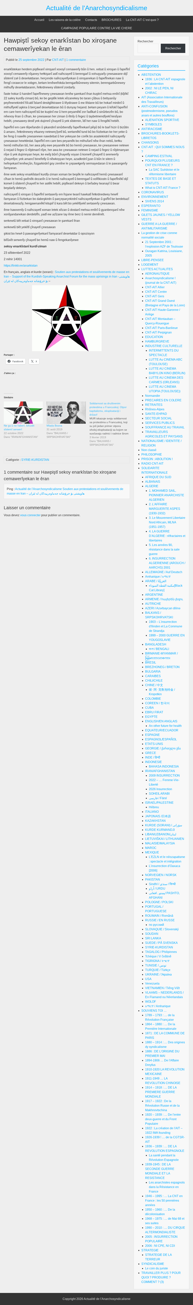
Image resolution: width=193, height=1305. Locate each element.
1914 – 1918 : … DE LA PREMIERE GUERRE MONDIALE (161, 1092)
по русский (156, 924)
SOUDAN (151, 933)
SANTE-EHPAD (156, 413)
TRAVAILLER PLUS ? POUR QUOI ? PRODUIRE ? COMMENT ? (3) (161, 1277)
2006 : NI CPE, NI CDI (160, 1245)
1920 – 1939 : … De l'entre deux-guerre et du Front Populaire (163, 1119)
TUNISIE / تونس (155, 965)
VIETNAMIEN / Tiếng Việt (162, 988)
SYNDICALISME (152, 1263)
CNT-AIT (58, 59)
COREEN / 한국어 (157, 703)
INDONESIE (153, 762)
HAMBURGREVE (157, 341)
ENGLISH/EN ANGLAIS (161, 721)
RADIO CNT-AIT (152, 463)
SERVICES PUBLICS (160, 422)
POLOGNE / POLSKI (159, 902)
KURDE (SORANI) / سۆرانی (163, 825)
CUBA (149, 707)
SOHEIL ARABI (159, 793)
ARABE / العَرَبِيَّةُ (155, 581)
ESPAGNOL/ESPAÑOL (161, 739)
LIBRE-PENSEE (152, 260)
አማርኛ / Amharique (158, 1006)
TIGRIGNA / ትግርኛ (157, 961)
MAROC (150, 847)
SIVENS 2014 (154, 201)
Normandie (152, 395)
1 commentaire (76, 59)
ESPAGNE (152, 734)
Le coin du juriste (156, 1268)
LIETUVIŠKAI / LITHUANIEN (164, 838)
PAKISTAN (152, 879)
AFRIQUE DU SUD (158, 477)
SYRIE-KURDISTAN (35, 459)
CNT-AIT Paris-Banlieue (161, 327)
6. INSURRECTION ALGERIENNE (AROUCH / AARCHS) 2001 (167, 563)
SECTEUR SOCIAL (158, 418)
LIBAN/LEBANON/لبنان (160, 834)
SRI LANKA (153, 938)
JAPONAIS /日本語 (158, 816)
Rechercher (145, 41)
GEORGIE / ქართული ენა (163, 748)
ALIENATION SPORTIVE (162, 120)
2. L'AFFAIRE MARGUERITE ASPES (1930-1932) (164, 509)
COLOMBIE (153, 698)
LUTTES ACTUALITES (157, 269)
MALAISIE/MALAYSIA (160, 843)
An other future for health (165, 725)
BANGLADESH (155, 644)
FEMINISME (149, 210)
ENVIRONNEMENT (154, 196)
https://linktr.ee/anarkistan (21, 265)
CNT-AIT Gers (154, 296)
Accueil (39, 19)
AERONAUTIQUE (157, 273)
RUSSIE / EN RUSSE (160, 920)
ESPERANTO (150, 205)
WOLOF (150, 1001)
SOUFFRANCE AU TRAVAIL (165, 427)
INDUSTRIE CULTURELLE (163, 346)
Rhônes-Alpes (154, 409)
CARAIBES (153, 676)
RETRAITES (153, 404)
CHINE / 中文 (154, 685)
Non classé (148, 450)
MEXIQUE (152, 852)
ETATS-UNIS (154, 743)
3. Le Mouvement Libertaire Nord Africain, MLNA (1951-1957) (167, 522)
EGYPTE (151, 716)
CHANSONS (150, 142)
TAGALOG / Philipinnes (161, 951)
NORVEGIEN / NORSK (161, 875)
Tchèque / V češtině (158, 956)
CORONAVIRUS (152, 192)
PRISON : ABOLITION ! (157, 459)
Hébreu (154, 807)
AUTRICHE (153, 603)
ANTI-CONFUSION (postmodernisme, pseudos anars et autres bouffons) (159, 111)
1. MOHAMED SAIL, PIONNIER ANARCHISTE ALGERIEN (166, 495)
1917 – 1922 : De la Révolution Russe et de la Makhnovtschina (162, 1105)
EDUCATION (154, 337)
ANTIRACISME (151, 129)
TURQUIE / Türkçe (157, 970)
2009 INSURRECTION (164, 775)
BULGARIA (153, 671)
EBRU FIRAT (154, 712)
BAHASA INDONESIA (164, 766)
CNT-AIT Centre (156, 291)
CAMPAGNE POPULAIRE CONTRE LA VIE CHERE (96, 28)
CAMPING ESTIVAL (158, 156)
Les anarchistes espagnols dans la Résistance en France (167, 1187)
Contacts (91, 19)
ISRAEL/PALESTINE (159, 802)
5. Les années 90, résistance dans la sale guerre (164, 549)
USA (148, 979)
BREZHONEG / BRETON (162, 667)
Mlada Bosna (54, 425)
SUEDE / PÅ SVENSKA (161, 942)
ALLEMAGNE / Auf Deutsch (163, 572)
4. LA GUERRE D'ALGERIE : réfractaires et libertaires (167, 536)
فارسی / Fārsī (158, 798)
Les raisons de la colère (65, 19)
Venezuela (152, 983)
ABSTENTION (151, 74)
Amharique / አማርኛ (158, 576)
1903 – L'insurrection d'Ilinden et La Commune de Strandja (165, 626)
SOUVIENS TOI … (154, 1010)
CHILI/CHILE (154, 680)
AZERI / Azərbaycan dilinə (162, 608)
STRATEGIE (150, 1250)
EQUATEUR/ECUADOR (161, 730)
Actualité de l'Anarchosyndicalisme (96, 7)
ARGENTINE (154, 594)
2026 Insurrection (160, 789)
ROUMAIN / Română (159, 915)
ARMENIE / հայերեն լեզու (164, 599)
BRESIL (150, 662)
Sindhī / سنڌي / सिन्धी (162, 884)
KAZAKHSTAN (155, 820)
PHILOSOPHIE (151, 454)
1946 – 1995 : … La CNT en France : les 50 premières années (164, 1200)
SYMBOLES (153, 124)
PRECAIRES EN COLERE (163, 400)
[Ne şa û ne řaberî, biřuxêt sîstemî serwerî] (23, 412)
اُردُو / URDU (157, 888)
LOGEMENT (149, 264)
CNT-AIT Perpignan (158, 332)
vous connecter (30, 515)
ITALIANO (152, 811)
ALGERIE (151, 486)
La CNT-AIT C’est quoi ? (142, 19)
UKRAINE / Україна (158, 974)
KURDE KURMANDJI (160, 829)
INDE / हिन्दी (152, 757)
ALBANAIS (152, 481)
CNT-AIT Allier (155, 287)
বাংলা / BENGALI (159, 649)
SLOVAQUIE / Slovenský (162, 929)
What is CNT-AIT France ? (162, 187)
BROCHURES (111, 19)
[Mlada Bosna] (66, 412)
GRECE (150, 753)
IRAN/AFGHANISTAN (160, 771)
